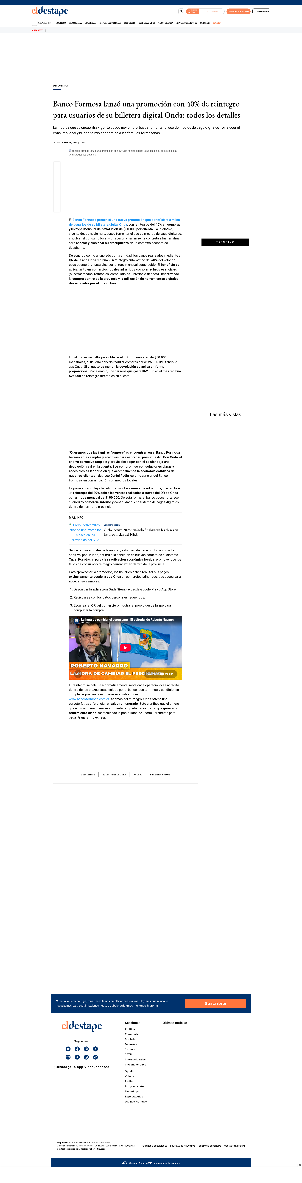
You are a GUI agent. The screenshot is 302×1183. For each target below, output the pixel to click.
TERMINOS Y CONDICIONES (154, 1146)
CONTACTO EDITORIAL (234, 1146)
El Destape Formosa (114, 774)
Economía (75, 22)
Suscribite (215, 1003)
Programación (134, 1086)
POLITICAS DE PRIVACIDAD (183, 1146)
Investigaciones (186, 22)
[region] (151, 59)
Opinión (205, 22)
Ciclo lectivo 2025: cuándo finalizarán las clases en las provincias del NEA (141, 532)
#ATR (128, 1054)
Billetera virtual (160, 774)
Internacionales (110, 22)
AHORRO (138, 774)
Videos (129, 1076)
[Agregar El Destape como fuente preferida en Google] (181, 143)
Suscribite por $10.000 (238, 11)
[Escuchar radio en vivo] (212, 11)
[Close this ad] (300, 1165)
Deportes (129, 22)
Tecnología (165, 22)
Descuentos (88, 774)
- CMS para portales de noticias (154, 1163)
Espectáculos (147, 22)
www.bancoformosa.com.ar (89, 699)
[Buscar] (181, 11)
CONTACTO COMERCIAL (210, 1146)
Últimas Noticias (136, 1101)
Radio (217, 22)
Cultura (130, 1049)
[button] (57, 166)
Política (61, 22)
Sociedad (90, 22)
